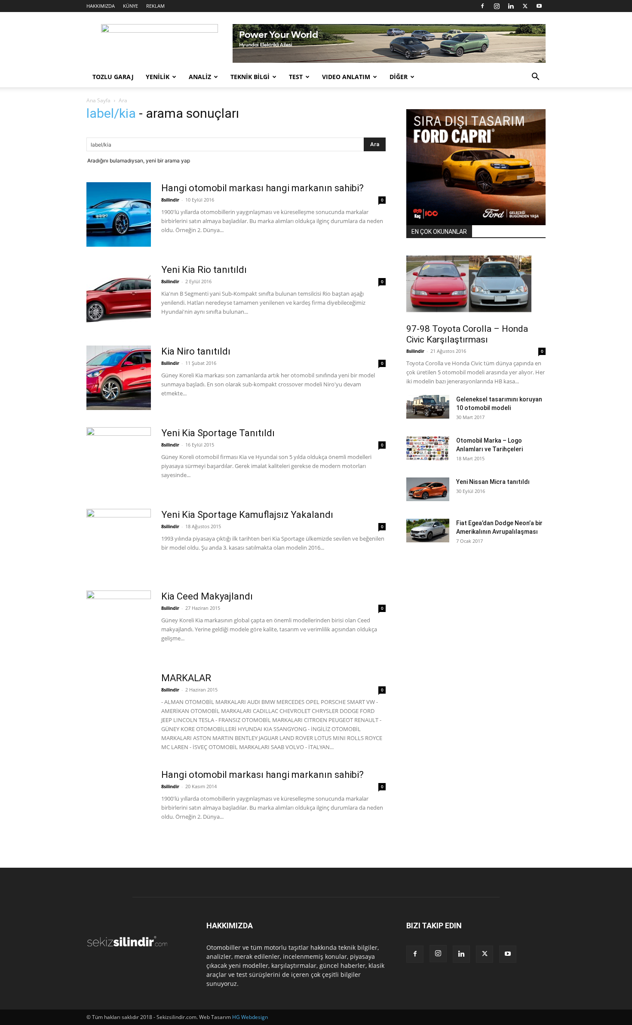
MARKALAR (186, 678)
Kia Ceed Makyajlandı (207, 596)
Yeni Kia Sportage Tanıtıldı (218, 433)
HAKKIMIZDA (100, 6)
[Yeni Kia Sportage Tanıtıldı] (118, 459)
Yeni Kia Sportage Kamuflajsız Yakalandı (247, 514)
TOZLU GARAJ (113, 77)
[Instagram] (496, 6)
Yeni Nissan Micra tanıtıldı (493, 481)
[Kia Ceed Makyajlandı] (118, 623)
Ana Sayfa (98, 100)
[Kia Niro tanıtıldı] (118, 378)
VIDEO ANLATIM (346, 77)
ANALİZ (200, 77)
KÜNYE (130, 6)
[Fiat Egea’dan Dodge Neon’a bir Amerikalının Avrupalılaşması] (427, 530)
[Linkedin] (510, 6)
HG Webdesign (250, 1017)
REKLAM (155, 6)
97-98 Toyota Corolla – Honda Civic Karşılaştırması (467, 334)
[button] (535, 77)
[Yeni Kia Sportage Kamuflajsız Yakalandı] (118, 541)
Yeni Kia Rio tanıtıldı (204, 269)
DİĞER (399, 77)
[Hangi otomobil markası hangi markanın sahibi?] (118, 214)
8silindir (170, 199)
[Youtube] (539, 6)
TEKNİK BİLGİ (250, 77)
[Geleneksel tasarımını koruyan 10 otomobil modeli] (427, 407)
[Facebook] (482, 6)
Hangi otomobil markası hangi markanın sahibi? (262, 188)
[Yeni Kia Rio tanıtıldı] (118, 296)
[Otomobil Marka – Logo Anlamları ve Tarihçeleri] (427, 448)
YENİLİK (157, 77)
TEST (296, 77)
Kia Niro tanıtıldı (195, 351)
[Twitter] (524, 6)
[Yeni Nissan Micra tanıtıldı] (427, 489)
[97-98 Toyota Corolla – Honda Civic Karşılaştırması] (476, 283)
